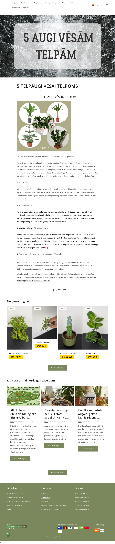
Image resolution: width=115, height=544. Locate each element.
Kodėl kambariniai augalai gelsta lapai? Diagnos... (90, 414)
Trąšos (9, 509)
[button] (26, 2)
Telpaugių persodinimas (49, 509)
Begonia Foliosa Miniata (18, 353)
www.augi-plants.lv (55, 537)
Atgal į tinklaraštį (58, 289)
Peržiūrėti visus (57, 368)
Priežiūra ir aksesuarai (14, 505)
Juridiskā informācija (82, 509)
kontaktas (44, 501)
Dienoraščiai (45, 497)
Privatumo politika (81, 493)
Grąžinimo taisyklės (82, 505)
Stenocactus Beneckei (68, 353)
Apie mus (44, 493)
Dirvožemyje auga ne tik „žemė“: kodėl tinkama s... (56, 414)
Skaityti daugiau (20, 458)
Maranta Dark (91, 353)
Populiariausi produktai (15, 493)
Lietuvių (12, 529)
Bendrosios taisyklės (82, 497)
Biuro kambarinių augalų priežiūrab (53, 505)
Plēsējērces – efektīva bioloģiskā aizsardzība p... (23, 414)
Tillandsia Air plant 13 (43, 343)
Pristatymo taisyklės (82, 501)
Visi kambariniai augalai (15, 497)
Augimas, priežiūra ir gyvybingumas (19, 501)
